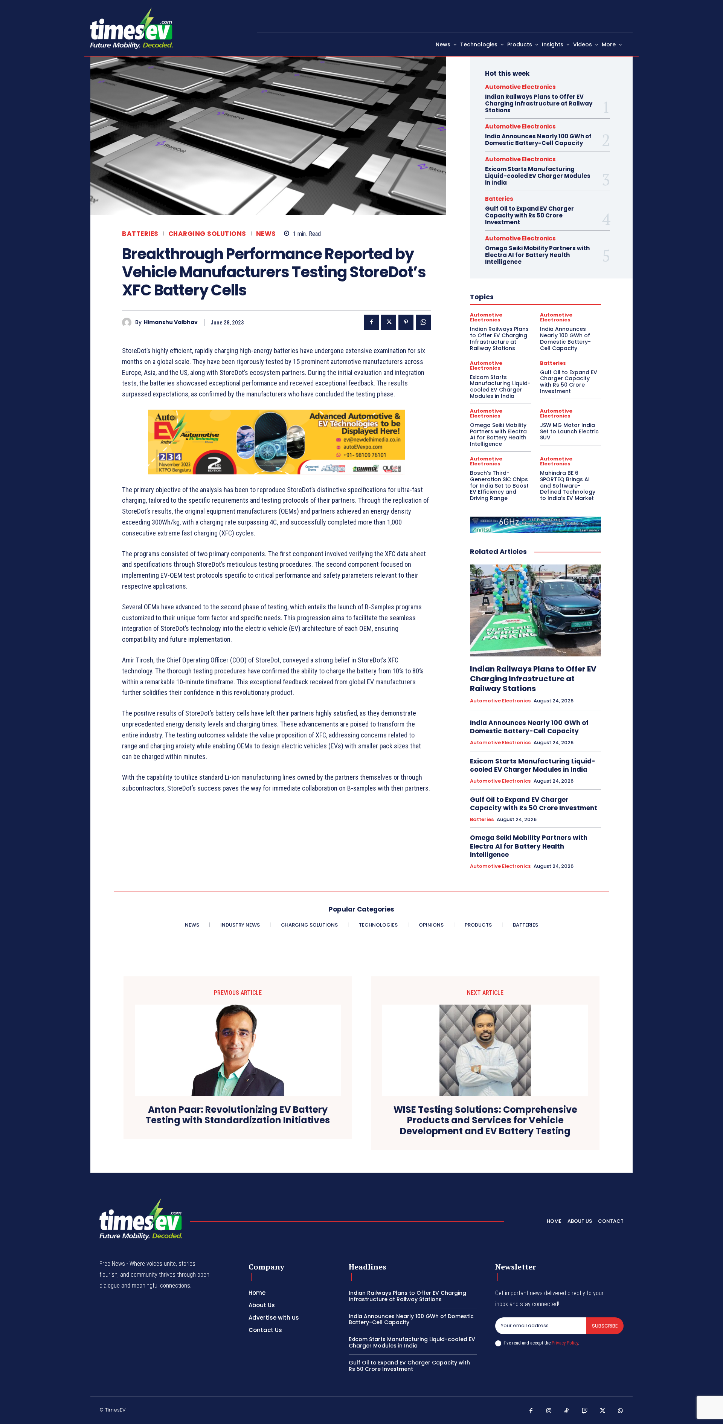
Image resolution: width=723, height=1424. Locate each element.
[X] (388, 322)
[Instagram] (549, 1411)
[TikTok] (567, 1411)
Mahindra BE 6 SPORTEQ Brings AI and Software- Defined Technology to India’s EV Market (567, 485)
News (266, 234)
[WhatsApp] (423, 322)
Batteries (140, 234)
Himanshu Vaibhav (171, 322)
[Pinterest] (405, 322)
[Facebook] (371, 322)
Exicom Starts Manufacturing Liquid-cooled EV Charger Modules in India (537, 176)
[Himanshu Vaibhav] (128, 322)
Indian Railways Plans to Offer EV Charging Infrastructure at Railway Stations (538, 103)
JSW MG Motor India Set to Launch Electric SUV (569, 431)
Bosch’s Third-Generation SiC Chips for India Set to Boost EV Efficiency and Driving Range (499, 485)
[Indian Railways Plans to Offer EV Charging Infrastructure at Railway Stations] (535, 610)
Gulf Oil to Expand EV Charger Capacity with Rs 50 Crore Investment (529, 215)
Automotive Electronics (520, 87)
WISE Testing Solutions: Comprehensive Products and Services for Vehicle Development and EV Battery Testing (485, 1120)
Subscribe (605, 1325)
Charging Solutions (207, 234)
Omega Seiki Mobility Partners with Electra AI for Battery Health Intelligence (537, 255)
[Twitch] (585, 1411)
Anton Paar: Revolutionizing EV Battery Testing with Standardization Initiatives (237, 1115)
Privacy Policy (565, 1343)
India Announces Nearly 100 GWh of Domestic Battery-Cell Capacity (538, 139)
